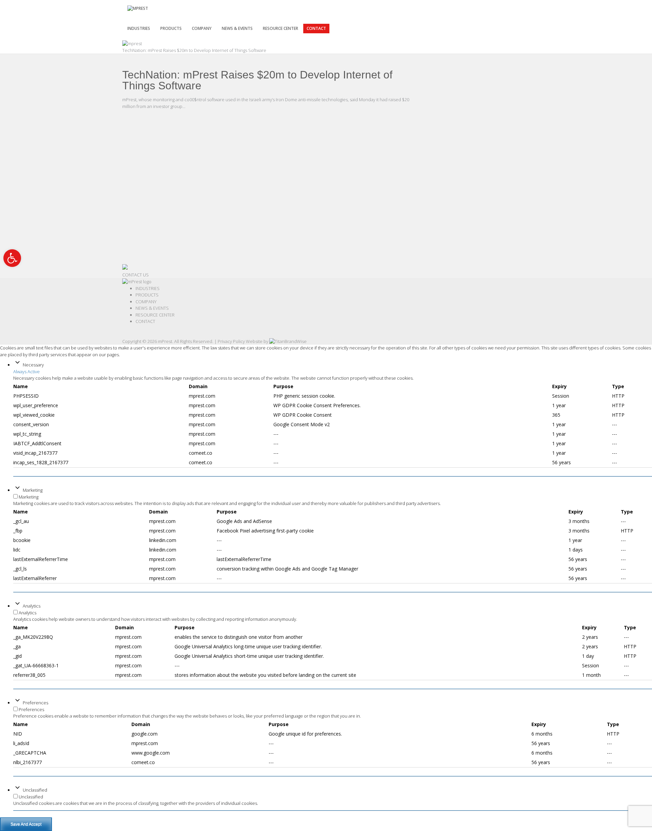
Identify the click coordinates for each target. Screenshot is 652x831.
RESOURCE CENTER (280, 28)
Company (202, 28)
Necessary (33, 365)
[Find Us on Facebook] (124, 334)
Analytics (31, 606)
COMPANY (146, 302)
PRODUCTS (171, 28)
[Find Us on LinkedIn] (127, 334)
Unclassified (35, 790)
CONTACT (316, 28)
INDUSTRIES (138, 28)
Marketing (32, 490)
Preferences (35, 703)
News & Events (237, 28)
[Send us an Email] (130, 334)
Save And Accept (26, 824)
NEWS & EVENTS (152, 308)
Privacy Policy (231, 341)
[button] (12, 258)
